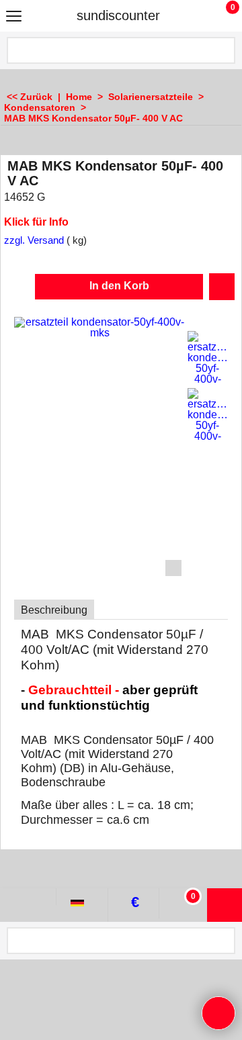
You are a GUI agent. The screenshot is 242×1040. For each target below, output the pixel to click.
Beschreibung (54, 610)
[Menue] (14, 17)
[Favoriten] (222, 286)
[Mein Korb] (220, 15)
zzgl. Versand (34, 240)
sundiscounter (118, 15)
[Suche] (224, 50)
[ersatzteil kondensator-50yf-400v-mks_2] (208, 415)
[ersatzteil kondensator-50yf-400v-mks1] (208, 358)
